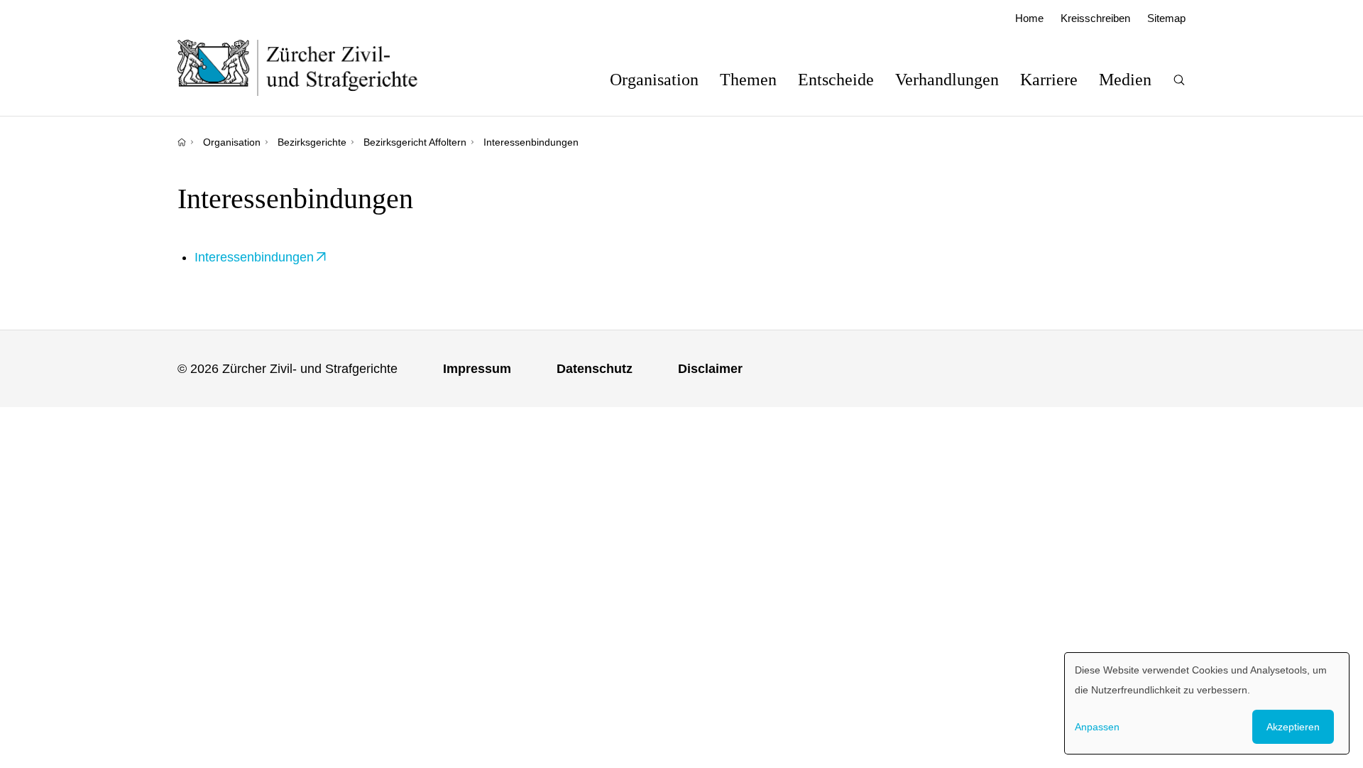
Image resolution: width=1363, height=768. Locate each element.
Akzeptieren (1293, 726)
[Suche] (1179, 80)
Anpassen (1097, 726)
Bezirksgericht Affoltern (414, 142)
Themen (748, 79)
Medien (1125, 79)
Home (1029, 18)
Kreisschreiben (1095, 18)
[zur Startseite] (312, 67)
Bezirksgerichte (312, 142)
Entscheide (836, 79)
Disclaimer (710, 369)
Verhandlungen (947, 79)
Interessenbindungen (254, 257)
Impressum (477, 369)
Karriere (1049, 79)
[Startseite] (181, 142)
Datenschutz (595, 369)
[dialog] (1207, 703)
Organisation (654, 79)
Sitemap (1166, 18)
